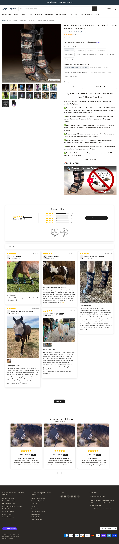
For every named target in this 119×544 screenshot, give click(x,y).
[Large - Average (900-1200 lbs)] (99, 70)
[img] (11, 254)
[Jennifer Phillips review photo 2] (45, 345)
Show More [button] (59, 401)
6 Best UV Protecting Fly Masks (12, 506)
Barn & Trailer (61, 14)
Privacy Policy (35, 514)
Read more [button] (83, 329)
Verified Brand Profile (38, 512)
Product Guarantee (8, 498)
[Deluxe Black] (69, 52)
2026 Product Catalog (38, 498)
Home (4, 20)
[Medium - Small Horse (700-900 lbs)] (76, 70)
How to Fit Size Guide (9, 501)
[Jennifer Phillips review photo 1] (59, 330)
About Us (34, 503)
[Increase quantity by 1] (80, 86)
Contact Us (34, 506)
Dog (76, 14)
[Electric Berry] (69, 61)
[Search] (94, 8)
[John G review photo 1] (23, 277)
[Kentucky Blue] (80, 52)
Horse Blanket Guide (8, 503)
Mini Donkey (49, 14)
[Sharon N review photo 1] (59, 273)
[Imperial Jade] (69, 57)
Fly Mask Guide (7, 509)
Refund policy (17, 535)
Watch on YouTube (8, 512)
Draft (16, 14)
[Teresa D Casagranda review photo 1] (96, 282)
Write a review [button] (96, 218)
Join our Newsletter (8, 517)
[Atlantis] (78, 57)
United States (107, 528)
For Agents (34, 509)
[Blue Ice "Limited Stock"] (90, 57)
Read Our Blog (7, 514)
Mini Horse (38, 14)
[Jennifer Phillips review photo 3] (50, 345)
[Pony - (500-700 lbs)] (71, 79)
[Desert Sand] (102, 52)
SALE (97, 14)
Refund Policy (35, 517)
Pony (30, 14)
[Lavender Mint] (91, 52)
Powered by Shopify (7, 538)
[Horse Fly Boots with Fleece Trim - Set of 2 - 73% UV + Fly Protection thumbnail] (13, 103)
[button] (49, 213)
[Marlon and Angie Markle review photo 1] (23, 336)
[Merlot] (102, 57)
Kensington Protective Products (76, 32)
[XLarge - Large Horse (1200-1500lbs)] (76, 74)
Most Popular (7, 14)
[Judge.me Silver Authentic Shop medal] (55, 232)
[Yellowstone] (110, 57)
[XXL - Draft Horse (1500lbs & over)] (100, 74)
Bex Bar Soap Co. (87, 14)
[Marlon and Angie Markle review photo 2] (9, 361)
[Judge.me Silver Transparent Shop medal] (64, 232)
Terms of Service (36, 520)
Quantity (66, 82)
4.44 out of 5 (27, 217)
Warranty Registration (38, 501)
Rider (70, 14)
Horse (23, 14)
